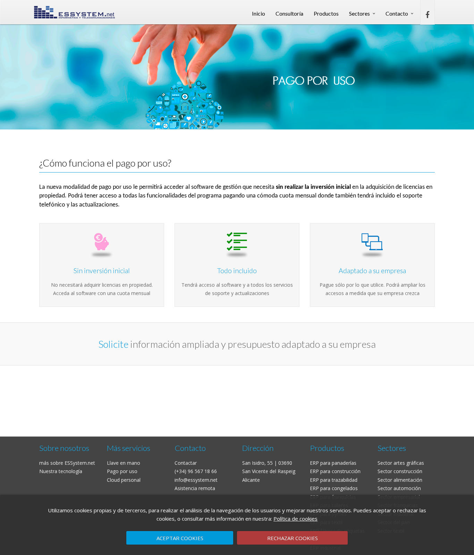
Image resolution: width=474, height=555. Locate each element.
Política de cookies (295, 518)
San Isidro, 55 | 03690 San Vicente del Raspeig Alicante (268, 471)
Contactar (186, 463)
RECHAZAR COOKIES (292, 538)
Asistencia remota (195, 488)
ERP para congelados (334, 488)
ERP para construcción (335, 471)
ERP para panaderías (333, 463)
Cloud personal (124, 480)
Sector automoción (399, 488)
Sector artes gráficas (401, 463)
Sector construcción (400, 471)
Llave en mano (123, 463)
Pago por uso (122, 471)
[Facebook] (427, 13)
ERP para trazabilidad (333, 480)
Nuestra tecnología (60, 471)
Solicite (113, 344)
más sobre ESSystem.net (67, 463)
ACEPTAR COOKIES (179, 538)
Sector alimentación (400, 480)
